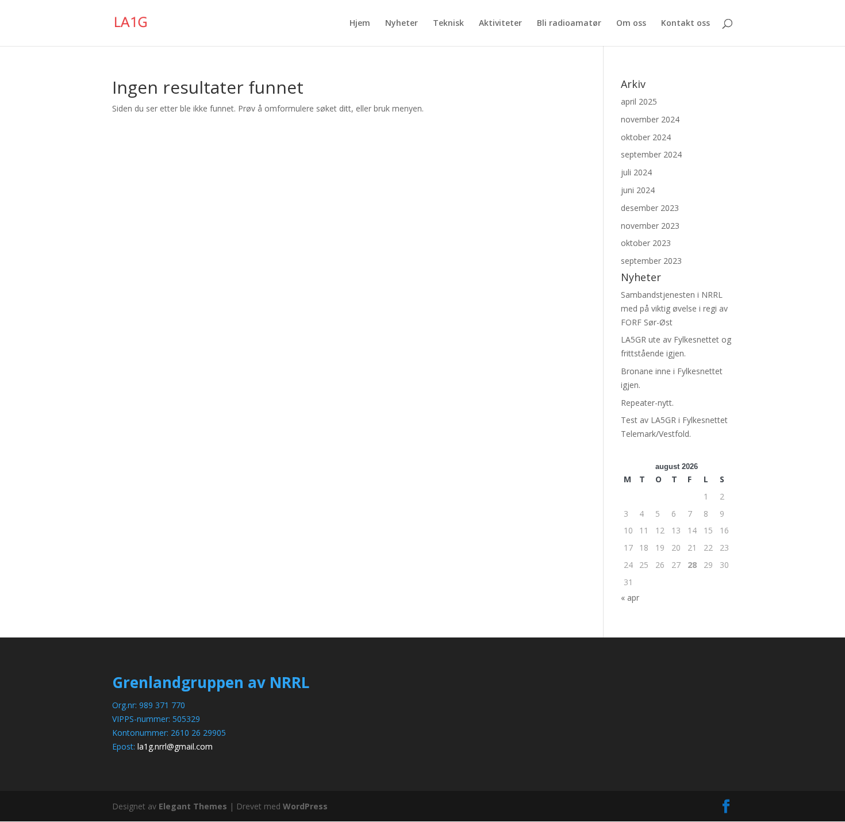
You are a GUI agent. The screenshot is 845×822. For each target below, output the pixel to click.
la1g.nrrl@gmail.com (175, 746)
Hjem (359, 23)
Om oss (631, 23)
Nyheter (401, 23)
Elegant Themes (193, 806)
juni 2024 (638, 190)
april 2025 (639, 101)
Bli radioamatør (569, 23)
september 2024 (651, 154)
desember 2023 (650, 207)
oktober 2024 (646, 137)
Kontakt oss (685, 23)
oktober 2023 (646, 242)
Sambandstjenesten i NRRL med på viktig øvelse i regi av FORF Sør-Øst (674, 308)
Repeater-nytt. (647, 402)
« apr (630, 597)
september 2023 (651, 260)
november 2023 (650, 225)
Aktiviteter (500, 23)
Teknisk (448, 23)
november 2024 (650, 119)
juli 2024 (636, 172)
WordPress (305, 806)
